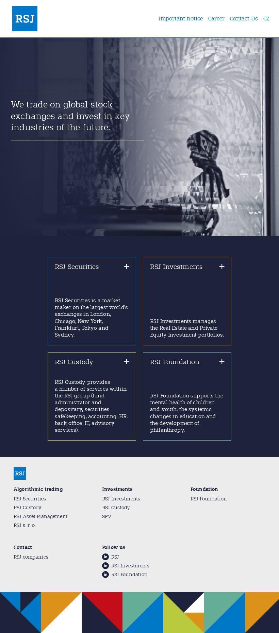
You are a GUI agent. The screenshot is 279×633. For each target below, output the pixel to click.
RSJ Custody (28, 508)
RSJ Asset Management (40, 516)
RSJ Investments (121, 499)
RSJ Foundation (209, 499)
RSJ (115, 557)
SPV (107, 516)
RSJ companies (31, 557)
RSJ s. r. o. (25, 525)
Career (216, 18)
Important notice (181, 18)
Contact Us (244, 18)
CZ (266, 18)
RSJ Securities (30, 499)
